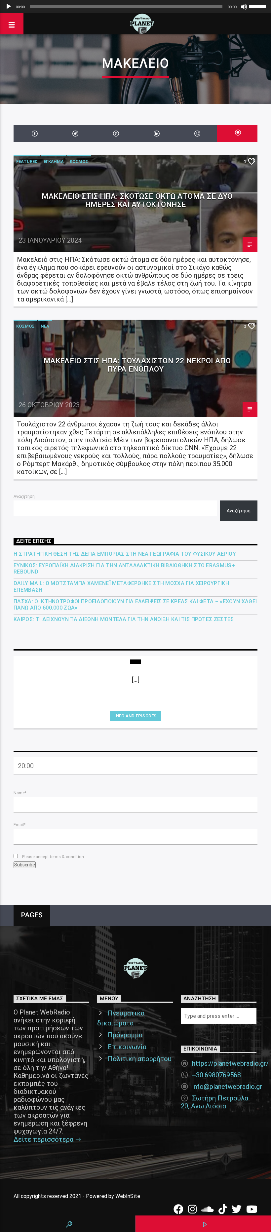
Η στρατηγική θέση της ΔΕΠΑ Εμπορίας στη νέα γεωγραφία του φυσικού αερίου (125, 554)
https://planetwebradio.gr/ (230, 1063)
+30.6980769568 (216, 1075)
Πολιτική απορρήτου (140, 1059)
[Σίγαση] (244, 6)
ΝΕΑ (45, 326)
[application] (135, 6)
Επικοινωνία (127, 1047)
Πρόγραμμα (125, 1035)
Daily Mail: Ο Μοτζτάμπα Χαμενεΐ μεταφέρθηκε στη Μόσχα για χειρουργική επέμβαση (121, 586)
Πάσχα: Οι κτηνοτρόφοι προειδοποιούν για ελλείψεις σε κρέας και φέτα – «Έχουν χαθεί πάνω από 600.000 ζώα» (135, 604)
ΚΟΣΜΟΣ (79, 161)
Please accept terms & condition (52, 856)
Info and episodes (135, 715)
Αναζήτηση (24, 496)
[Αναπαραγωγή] (8, 6)
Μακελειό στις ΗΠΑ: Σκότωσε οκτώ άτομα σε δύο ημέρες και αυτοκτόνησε (137, 200)
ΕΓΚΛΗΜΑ (54, 161)
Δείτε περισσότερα (44, 1139)
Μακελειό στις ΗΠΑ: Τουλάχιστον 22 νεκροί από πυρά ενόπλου (137, 364)
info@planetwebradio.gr (227, 1087)
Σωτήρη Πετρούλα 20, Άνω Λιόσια (214, 1102)
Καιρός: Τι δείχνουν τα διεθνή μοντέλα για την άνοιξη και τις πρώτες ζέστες (124, 619)
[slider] (258, 6)
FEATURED (27, 161)
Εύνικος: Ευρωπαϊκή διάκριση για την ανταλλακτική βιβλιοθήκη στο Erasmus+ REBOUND (124, 568)
